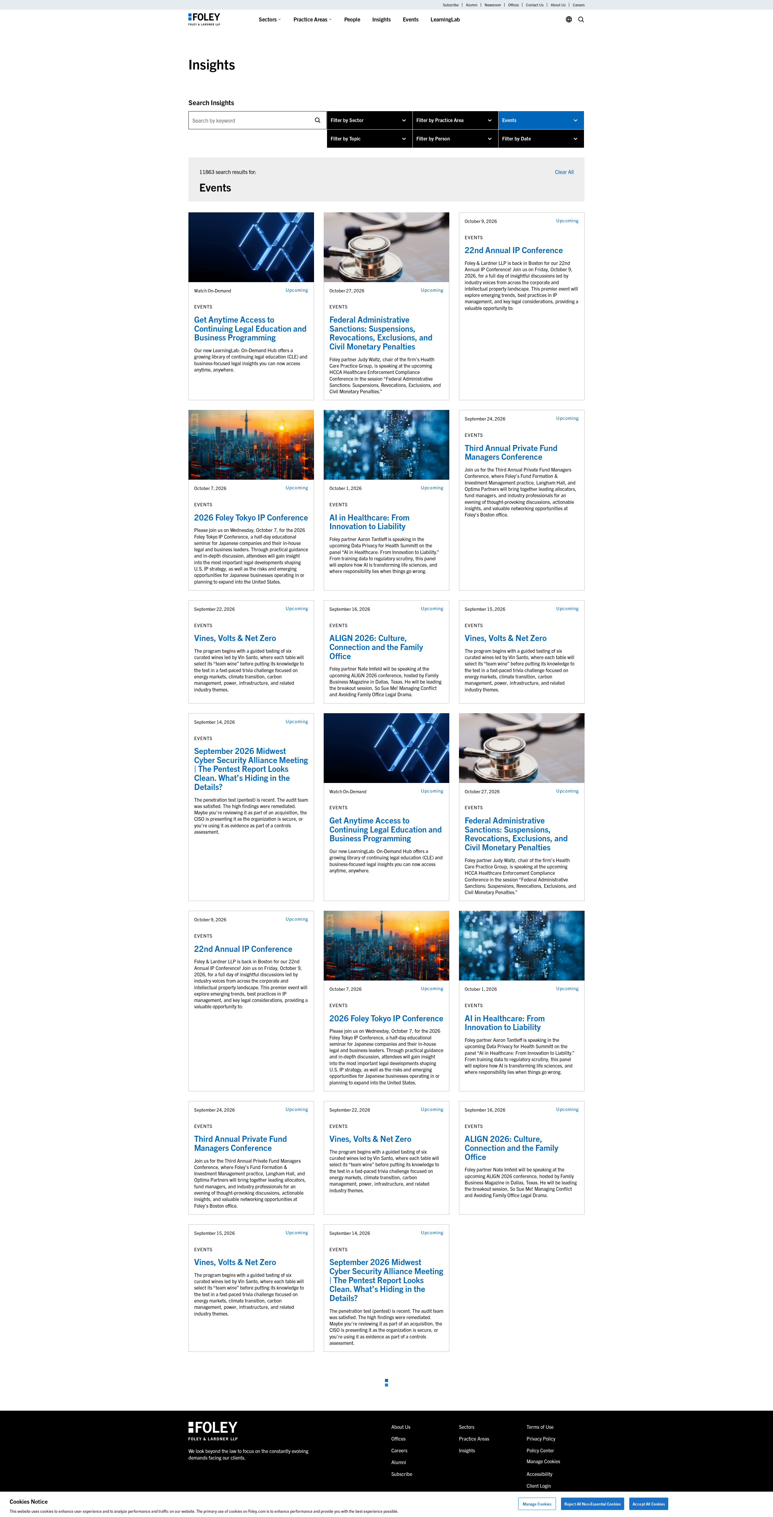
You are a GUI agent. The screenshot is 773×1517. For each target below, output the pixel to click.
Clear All (564, 171)
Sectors (268, 19)
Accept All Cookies (649, 1503)
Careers (579, 5)
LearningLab (445, 19)
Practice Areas (310, 19)
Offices (513, 5)
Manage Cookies (537, 1503)
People (352, 19)
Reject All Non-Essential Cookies (592, 1503)
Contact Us (535, 5)
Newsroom (493, 5)
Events (411, 19)
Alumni (471, 5)
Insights (381, 19)
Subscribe (451, 5)
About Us (558, 5)
